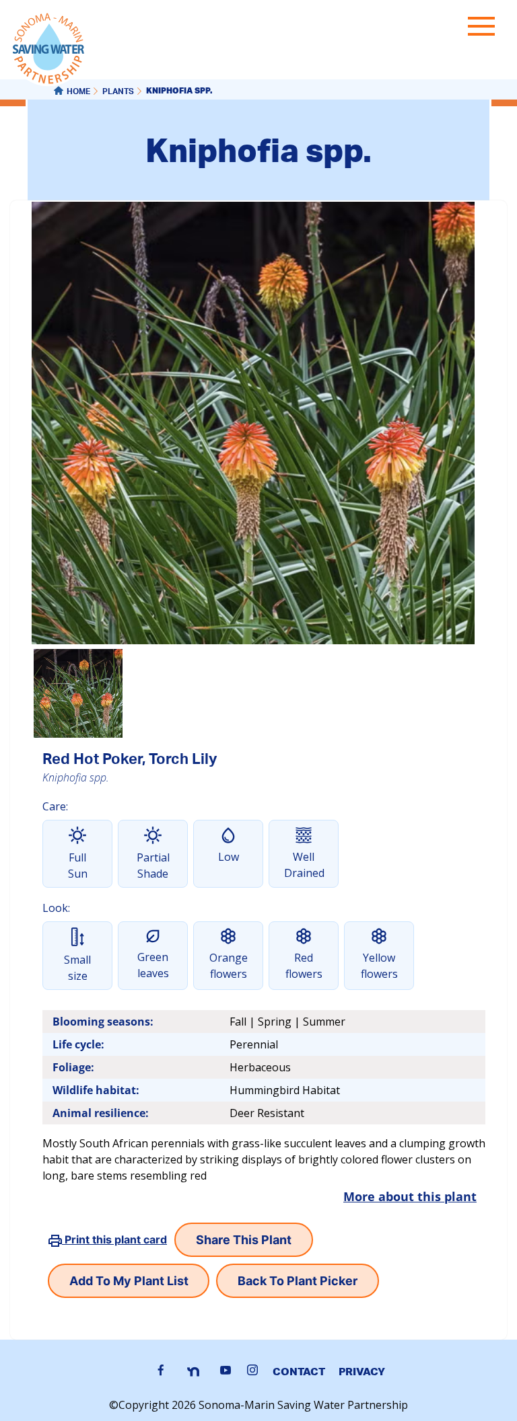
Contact (299, 1371)
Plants (118, 92)
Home (78, 92)
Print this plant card (114, 1239)
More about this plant (410, 1196)
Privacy (362, 1371)
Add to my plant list (128, 1281)
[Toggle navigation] (484, 28)
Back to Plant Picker (297, 1281)
